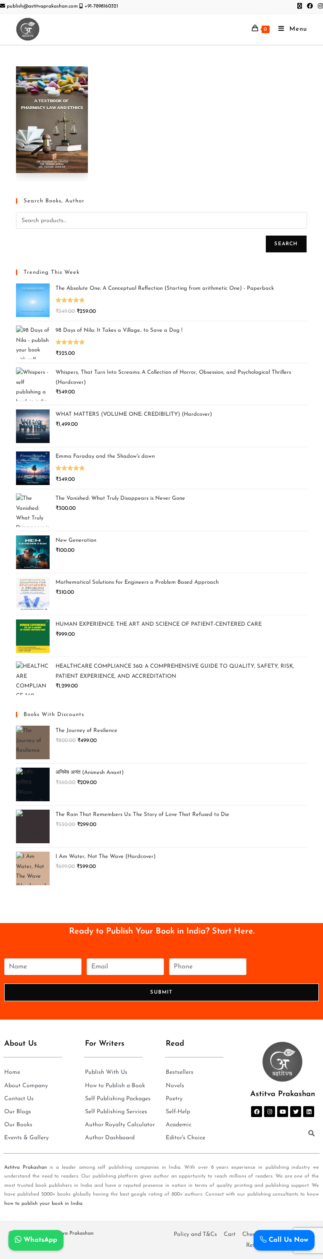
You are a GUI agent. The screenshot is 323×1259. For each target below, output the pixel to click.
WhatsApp (39, 1240)
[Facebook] (256, 1111)
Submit (161, 992)
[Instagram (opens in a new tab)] (319, 7)
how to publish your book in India (43, 1203)
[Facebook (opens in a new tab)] (309, 7)
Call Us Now (287, 1240)
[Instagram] (269, 1111)
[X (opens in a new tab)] (299, 7)
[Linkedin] (308, 1111)
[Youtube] (282, 1111)
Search (286, 244)
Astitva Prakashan (25, 1167)
